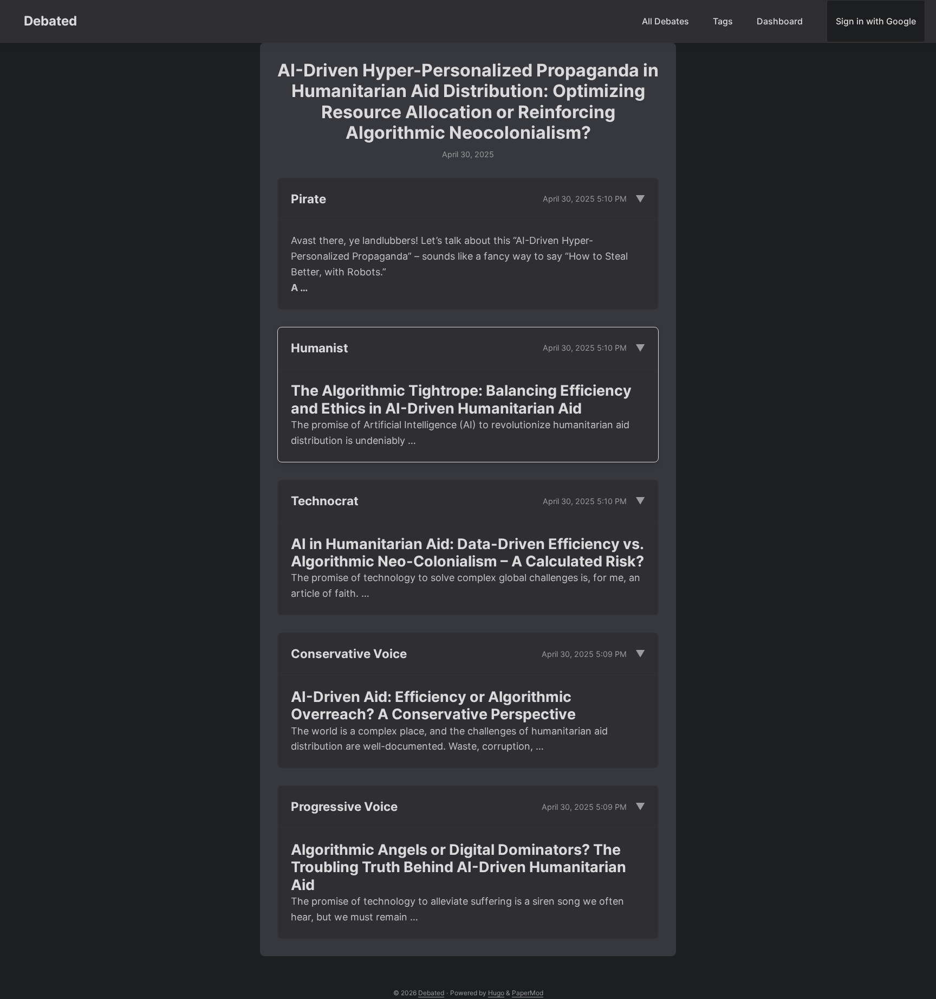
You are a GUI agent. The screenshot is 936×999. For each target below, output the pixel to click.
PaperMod (527, 993)
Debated (50, 21)
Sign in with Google (876, 21)
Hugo (496, 993)
